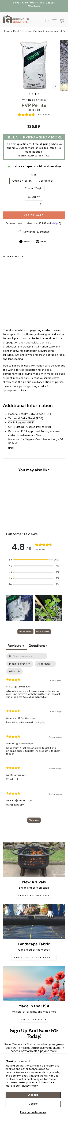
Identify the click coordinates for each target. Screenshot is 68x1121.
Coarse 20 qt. (33, 188)
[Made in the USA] (34, 983)
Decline (33, 1103)
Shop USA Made (34, 1019)
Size (34, 175)
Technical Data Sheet (21, 418)
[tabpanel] (34, 739)
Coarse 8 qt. (46, 180)
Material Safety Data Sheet (25, 414)
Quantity (34, 197)
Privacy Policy (29, 1085)
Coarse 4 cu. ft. (22, 180)
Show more (34, 820)
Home (6, 31)
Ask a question (25, 631)
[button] (34, 560)
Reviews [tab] (16, 645)
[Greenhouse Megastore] (16, 19)
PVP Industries (34, 100)
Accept (33, 1094)
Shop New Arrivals (34, 895)
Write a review (42, 631)
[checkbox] (14, 671)
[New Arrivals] (34, 859)
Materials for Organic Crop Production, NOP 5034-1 (35, 441)
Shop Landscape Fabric (34, 957)
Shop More (51, 137)
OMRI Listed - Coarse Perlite (26, 426)
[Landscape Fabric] (34, 921)
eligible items (47, 147)
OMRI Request (17, 422)
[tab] (37, 646)
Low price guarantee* (37, 231)
